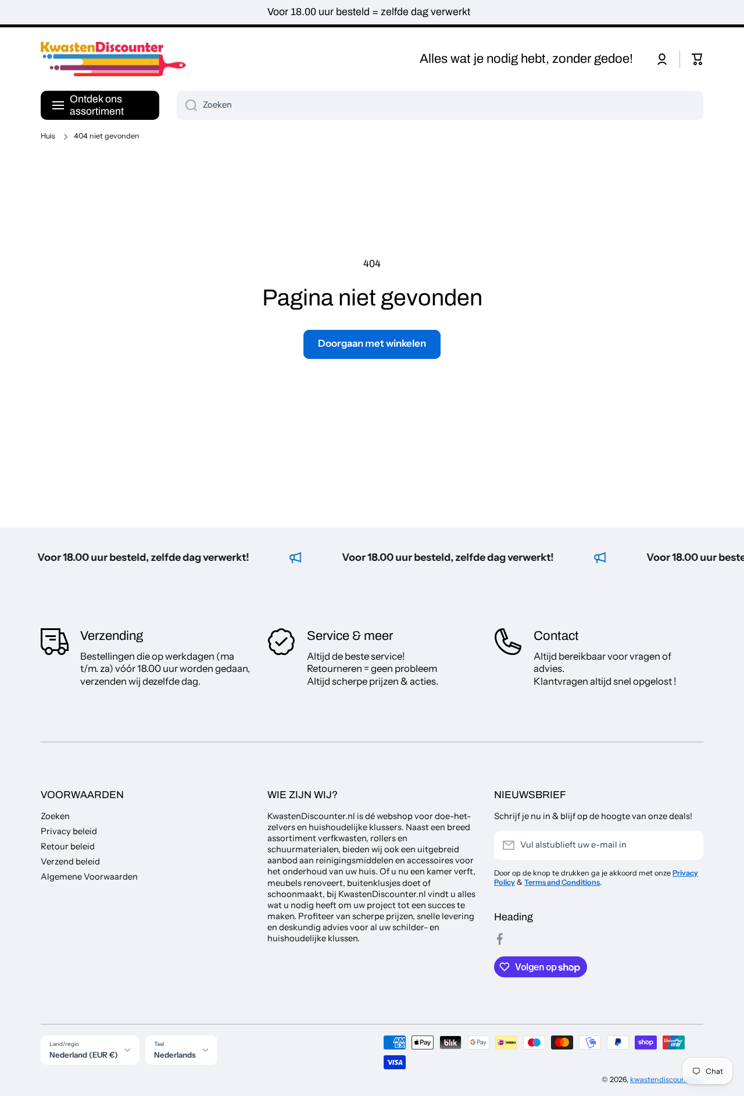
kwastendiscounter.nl (666, 1079)
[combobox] (440, 105)
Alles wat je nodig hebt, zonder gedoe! (526, 59)
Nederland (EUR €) (83, 1054)
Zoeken (55, 816)
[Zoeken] (187, 105)
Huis (48, 135)
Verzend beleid (70, 861)
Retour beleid (68, 846)
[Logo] (113, 59)
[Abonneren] (688, 845)
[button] (697, 59)
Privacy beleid (69, 831)
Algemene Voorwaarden (89, 876)
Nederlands (175, 1054)
